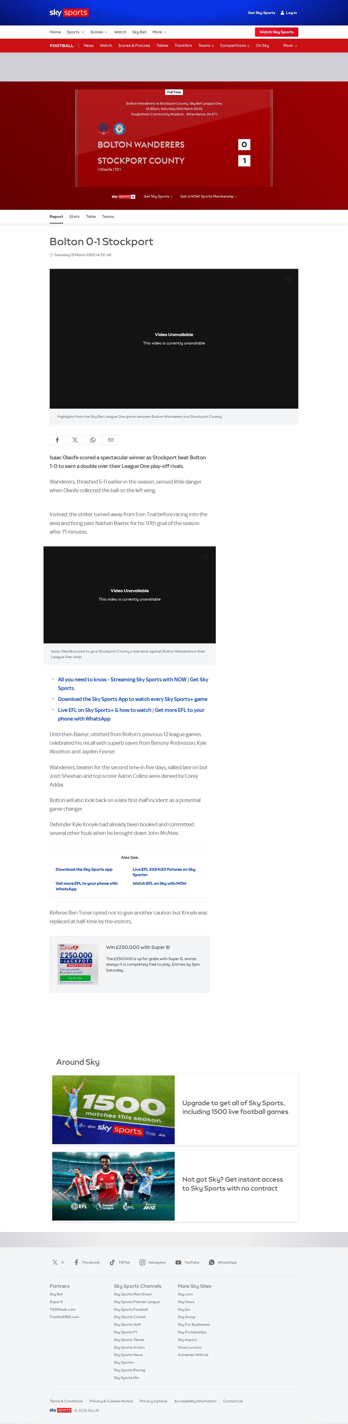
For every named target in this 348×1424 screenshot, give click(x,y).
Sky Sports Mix (126, 1377)
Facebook (91, 1262)
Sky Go (184, 1309)
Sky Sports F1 (125, 1332)
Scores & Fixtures (134, 45)
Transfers (183, 45)
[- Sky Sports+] (123, 197)
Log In (291, 13)
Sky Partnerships (192, 1332)
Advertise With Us (193, 1355)
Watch (120, 32)
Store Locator (190, 1347)
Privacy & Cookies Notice (111, 1401)
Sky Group (186, 1317)
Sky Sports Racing (129, 1370)
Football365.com (64, 1317)
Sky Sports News (128, 1355)
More (157, 32)
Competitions (233, 45)
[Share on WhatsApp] (93, 440)
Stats (74, 216)
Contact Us (233, 1401)
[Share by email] (110, 440)
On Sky (262, 45)
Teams (204, 45)
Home (55, 32)
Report (56, 216)
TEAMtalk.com (63, 1309)
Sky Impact (187, 1340)
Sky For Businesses (194, 1324)
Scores (96, 32)
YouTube (191, 1262)
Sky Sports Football (131, 1309)
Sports (73, 32)
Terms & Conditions (66, 1401)
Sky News (186, 1302)
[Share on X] (75, 440)
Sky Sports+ (124, 1362)
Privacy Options (153, 1401)
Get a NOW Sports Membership (207, 196)
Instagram (157, 1262)
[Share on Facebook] (57, 440)
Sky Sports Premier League (137, 1302)
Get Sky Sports (261, 13)
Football (62, 46)
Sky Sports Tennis (129, 1340)
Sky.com (185, 1294)
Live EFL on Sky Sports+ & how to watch (104, 710)
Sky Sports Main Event (133, 1294)
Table (91, 216)
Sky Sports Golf (127, 1324)
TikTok (124, 1262)
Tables (162, 45)
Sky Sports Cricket (130, 1317)
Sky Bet (139, 32)
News (89, 45)
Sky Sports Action (129, 1347)
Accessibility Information (195, 1401)
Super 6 (56, 1302)
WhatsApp (227, 1262)
